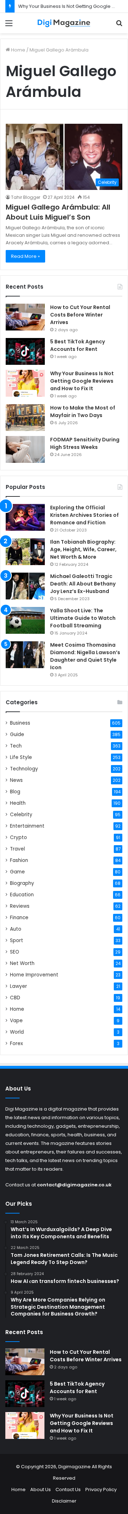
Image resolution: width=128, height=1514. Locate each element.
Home (17, 49)
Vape (16, 1020)
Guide (17, 734)
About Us (40, 1489)
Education (22, 894)
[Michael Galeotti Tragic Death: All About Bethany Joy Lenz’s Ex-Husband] (25, 586)
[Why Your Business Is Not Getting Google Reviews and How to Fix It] (25, 383)
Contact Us (68, 1489)
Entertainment (27, 826)
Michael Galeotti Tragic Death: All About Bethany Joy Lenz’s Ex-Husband (83, 584)
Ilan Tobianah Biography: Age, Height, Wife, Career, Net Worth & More (83, 549)
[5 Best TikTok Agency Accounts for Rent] (25, 351)
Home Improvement (34, 974)
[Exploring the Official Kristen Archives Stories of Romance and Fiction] (25, 517)
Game (17, 871)
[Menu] (8, 26)
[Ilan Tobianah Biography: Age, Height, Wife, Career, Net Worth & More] (25, 551)
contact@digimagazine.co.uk (74, 1184)
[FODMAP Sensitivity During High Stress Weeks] (25, 449)
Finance (19, 917)
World (17, 1032)
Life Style (21, 757)
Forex (16, 1043)
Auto (15, 929)
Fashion (19, 860)
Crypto (18, 837)
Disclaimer (64, 1501)
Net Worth (22, 963)
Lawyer (18, 986)
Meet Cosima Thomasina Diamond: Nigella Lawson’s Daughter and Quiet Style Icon (85, 656)
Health (18, 803)
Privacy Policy (101, 1489)
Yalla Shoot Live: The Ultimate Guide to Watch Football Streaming (83, 618)
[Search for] (119, 26)
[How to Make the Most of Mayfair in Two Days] (25, 417)
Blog (15, 791)
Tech (16, 746)
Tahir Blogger (25, 197)
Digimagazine (75, 1466)
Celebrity (21, 814)
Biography (22, 883)
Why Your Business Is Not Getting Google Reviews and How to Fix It (82, 381)
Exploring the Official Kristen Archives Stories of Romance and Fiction (84, 515)
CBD (15, 997)
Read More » (25, 256)
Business (20, 723)
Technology (24, 768)
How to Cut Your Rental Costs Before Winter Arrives (80, 315)
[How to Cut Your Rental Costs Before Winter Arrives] (25, 317)
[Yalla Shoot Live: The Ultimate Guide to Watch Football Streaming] (25, 620)
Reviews (20, 906)
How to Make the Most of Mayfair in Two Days (82, 411)
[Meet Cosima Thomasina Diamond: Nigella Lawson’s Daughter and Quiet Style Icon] (25, 654)
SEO (14, 952)
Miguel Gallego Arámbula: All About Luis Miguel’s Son (58, 212)
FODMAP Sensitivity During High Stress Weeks (84, 443)
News (16, 780)
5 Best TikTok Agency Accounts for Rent (77, 345)
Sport (16, 940)
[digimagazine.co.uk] (64, 23)
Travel (17, 849)
